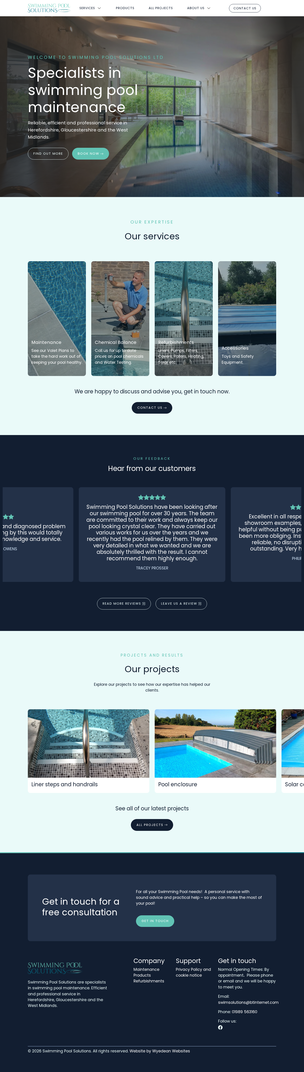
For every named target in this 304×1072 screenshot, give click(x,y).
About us (196, 8)
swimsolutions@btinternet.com (248, 1002)
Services (87, 8)
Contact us (244, 8)
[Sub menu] (99, 8)
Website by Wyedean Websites (160, 1051)
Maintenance (146, 969)
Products (125, 8)
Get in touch (155, 921)
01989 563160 (244, 1011)
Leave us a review (179, 603)
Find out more (48, 153)
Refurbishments (149, 981)
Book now (88, 153)
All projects (149, 825)
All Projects (161, 8)
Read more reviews (122, 603)
